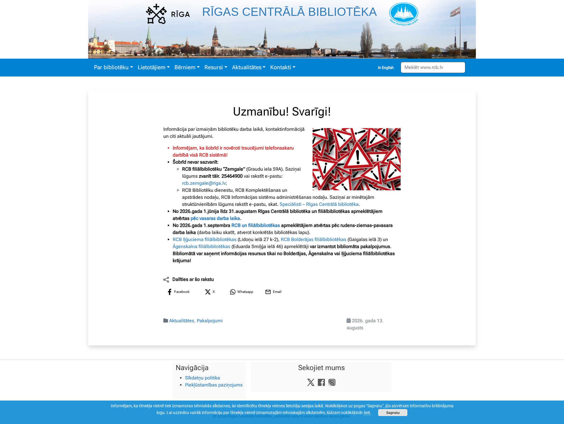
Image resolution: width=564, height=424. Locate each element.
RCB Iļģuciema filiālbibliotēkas (204, 239)
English (388, 67)
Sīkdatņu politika (202, 378)
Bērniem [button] (184, 67)
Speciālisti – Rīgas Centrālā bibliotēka (319, 204)
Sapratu (393, 412)
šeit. (367, 412)
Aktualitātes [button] (246, 67)
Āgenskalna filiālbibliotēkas (201, 246)
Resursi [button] (213, 67)
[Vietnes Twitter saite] (310, 382)
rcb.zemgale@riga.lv (204, 183)
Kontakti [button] (280, 67)
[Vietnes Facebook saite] (321, 382)
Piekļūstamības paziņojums (214, 385)
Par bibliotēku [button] (111, 67)
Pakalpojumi (210, 320)
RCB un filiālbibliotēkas (255, 225)
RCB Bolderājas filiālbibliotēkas (313, 239)
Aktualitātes (181, 320)
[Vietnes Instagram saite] (331, 382)
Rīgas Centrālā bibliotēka (289, 11)
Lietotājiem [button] (151, 67)
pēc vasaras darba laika (215, 218)
